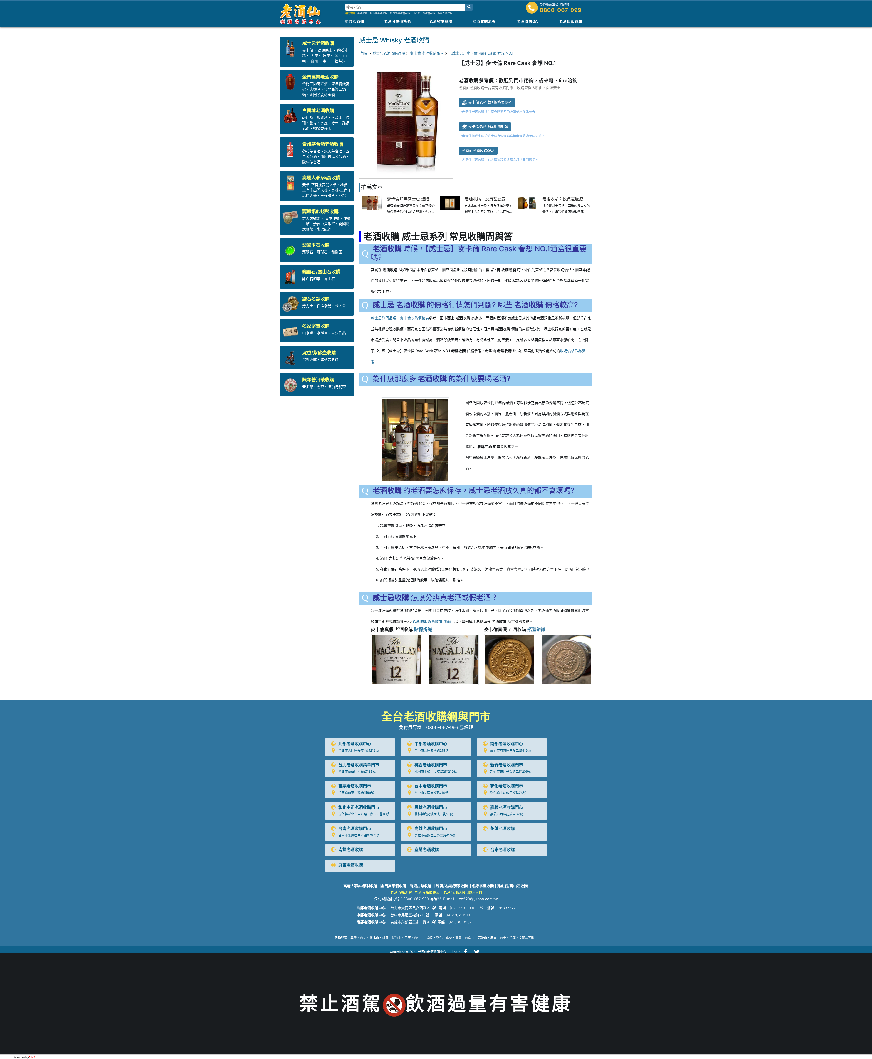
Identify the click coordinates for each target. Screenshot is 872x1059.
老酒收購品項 (440, 21)
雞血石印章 (311, 279)
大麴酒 (315, 89)
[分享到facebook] (465, 951)
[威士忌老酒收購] (291, 48)
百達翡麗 (324, 306)
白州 (314, 61)
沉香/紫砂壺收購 (319, 353)
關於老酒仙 (354, 21)
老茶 (320, 386)
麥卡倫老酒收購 (378, 13)
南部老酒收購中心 (506, 743)
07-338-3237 (460, 922)
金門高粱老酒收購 (400, 13)
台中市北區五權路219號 (431, 750)
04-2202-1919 (458, 915)
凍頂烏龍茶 (337, 386)
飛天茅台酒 (333, 151)
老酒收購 (362, 13)
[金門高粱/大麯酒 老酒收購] (291, 81)
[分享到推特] (476, 951)
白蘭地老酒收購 (318, 110)
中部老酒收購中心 (430, 743)
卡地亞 (340, 306)
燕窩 (342, 195)
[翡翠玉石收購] (291, 249)
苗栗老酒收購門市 (354, 786)
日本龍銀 (332, 218)
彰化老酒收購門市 (506, 786)
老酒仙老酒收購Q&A (478, 150)
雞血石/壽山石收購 (321, 272)
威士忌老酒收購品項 (388, 53)
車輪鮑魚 (327, 195)
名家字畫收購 (315, 326)
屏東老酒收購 (350, 865)
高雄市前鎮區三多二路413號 (510, 750)
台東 (503, 937)
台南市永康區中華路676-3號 (358, 835)
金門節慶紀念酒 (322, 94)
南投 (430, 937)
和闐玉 (336, 252)
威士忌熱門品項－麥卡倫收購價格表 (400, 318)
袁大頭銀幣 (311, 218)
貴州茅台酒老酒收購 (322, 144)
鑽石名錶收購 (315, 299)
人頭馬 (336, 117)
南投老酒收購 (350, 849)
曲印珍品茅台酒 (333, 156)
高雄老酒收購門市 (430, 828)
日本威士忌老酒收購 (423, 13)
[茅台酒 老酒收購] (291, 149)
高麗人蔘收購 (444, 13)
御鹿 (324, 123)
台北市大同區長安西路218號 (358, 750)
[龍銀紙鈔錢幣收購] (291, 216)
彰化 (439, 937)
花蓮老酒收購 (502, 828)
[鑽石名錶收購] (291, 303)
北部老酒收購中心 (354, 743)
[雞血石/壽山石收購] (291, 276)
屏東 (493, 937)
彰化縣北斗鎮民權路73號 (508, 793)
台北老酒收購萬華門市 (358, 764)
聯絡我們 (474, 892)
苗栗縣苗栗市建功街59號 (356, 793)
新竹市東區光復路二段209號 (510, 771)
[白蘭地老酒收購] (291, 115)
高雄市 (482, 937)
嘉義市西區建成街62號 (506, 814)
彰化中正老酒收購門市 (358, 807)
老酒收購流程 (484, 21)
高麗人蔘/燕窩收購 (321, 178)
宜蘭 (522, 937)
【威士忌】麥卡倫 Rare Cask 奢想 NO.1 (480, 53)
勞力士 (307, 306)
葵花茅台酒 (311, 151)
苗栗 (407, 937)
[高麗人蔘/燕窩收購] (291, 182)
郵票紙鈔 (324, 229)
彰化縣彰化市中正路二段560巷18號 (363, 814)
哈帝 (335, 123)
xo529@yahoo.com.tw (478, 899)
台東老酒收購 (502, 849)
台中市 (419, 937)
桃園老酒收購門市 (430, 764)
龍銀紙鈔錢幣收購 (320, 211)
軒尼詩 (307, 117)
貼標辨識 (423, 629)
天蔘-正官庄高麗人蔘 (319, 184)
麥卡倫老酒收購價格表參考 (489, 102)
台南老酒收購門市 (354, 828)
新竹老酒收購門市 (506, 764)
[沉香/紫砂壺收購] (291, 357)
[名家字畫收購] (291, 330)
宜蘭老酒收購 (426, 849)
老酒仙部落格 (454, 892)
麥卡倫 (307, 50)
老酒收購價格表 (397, 21)
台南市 (469, 937)
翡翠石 (307, 252)
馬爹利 (322, 117)
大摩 (314, 55)
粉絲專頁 (860, 1003)
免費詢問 (860, 965)
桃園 (385, 937)
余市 (326, 61)
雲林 (449, 937)
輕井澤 (340, 61)
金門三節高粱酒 (315, 84)
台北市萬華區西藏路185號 (357, 771)
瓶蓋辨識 (536, 629)
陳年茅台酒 (311, 162)
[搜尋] (469, 7)
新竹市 (396, 937)
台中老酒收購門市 (430, 786)
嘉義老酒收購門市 (506, 807)
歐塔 (313, 123)
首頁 (364, 53)
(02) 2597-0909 (464, 908)
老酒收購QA (527, 21)
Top (860, 1021)
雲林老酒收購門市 (430, 807)
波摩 (326, 55)
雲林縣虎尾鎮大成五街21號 (433, 814)
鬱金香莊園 (322, 128)
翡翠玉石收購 (315, 245)
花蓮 (512, 937)
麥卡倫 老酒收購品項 (427, 53)
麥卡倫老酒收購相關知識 (487, 126)
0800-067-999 (560, 10)
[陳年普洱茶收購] (291, 384)
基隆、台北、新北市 (364, 937)
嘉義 (458, 937)
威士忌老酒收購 (318, 43)
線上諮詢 (860, 984)
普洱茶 (307, 386)
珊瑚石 (322, 252)
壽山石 (329, 279)
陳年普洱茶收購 (318, 380)
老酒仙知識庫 (570, 21)
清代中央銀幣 (324, 224)
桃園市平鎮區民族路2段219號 (435, 771)
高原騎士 (325, 50)
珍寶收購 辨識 (431, 621)
